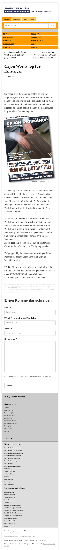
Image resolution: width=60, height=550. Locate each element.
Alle (4, 34)
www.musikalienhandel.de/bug (13, 533)
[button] (30, 404)
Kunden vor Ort (36, 40)
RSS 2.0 (6, 289)
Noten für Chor (8, 463)
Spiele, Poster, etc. (9, 471)
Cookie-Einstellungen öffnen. (27, 536)
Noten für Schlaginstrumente (12, 466)
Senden (9, 385)
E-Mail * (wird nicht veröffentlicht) (20, 318)
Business (33, 34)
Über (32, 47)
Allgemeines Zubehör (10, 518)
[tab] (30, 404)
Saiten (6, 526)
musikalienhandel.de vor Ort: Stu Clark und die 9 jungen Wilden (15, 55)
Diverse (6, 476)
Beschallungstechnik (10, 523)
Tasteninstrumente (9, 497)
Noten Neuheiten (9, 484)
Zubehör (32, 19)
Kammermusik (8, 479)
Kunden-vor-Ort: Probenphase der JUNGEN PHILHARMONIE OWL (44, 55)
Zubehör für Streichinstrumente (13, 510)
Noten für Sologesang (10, 461)
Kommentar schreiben (34, 289)
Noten (25, 19)
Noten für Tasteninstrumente (12, 448)
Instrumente (16, 19)
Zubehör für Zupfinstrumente (12, 508)
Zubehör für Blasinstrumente (12, 505)
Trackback (50, 289)
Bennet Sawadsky (26, 222)
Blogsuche (7, 19)
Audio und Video (9, 474)
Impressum (7, 536)
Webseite (8, 329)
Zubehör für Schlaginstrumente (13, 515)
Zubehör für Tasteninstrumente (13, 513)
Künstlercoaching (8, 44)
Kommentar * (10, 339)
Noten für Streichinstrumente (12, 455)
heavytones (6, 37)
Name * (7, 308)
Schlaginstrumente (9, 500)
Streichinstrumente (9, 494)
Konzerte (5, 40)
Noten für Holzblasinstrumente (13, 450)
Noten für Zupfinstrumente (12, 458)
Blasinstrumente (9, 492)
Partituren (7, 469)
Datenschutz (14, 536)
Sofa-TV (5, 47)
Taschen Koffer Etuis (10, 521)
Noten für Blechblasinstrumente (13, 453)
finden (52, 25)
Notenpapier (7, 482)
